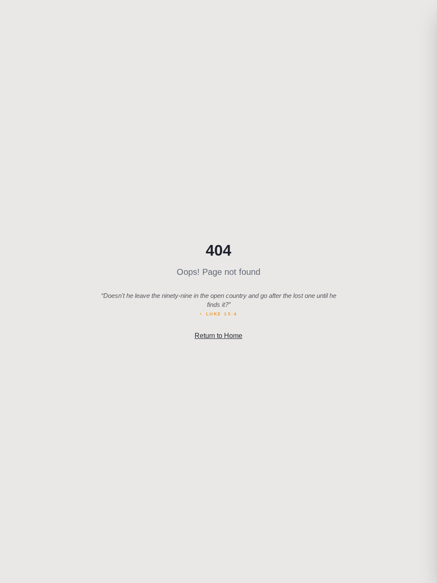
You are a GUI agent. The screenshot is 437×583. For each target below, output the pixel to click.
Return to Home (218, 335)
